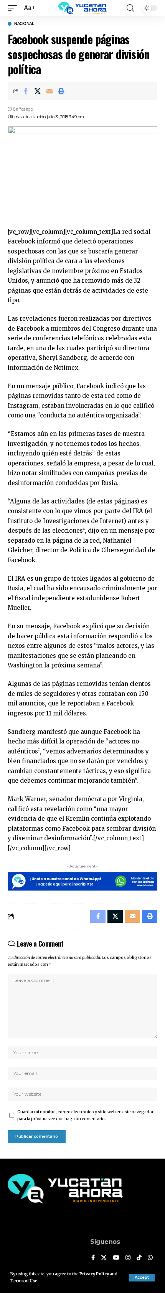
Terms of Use (23, 1280)
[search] (130, 8)
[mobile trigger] (14, 8)
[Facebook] (93, 1258)
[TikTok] (139, 1258)
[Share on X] (37, 91)
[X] (104, 1258)
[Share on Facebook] (25, 91)
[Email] (49, 91)
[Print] (61, 91)
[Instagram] (128, 1258)
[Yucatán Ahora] (82, 8)
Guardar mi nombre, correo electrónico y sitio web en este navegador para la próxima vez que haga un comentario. (85, 1115)
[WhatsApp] (150, 1258)
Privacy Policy (94, 1273)
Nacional (24, 24)
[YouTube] (116, 1258)
